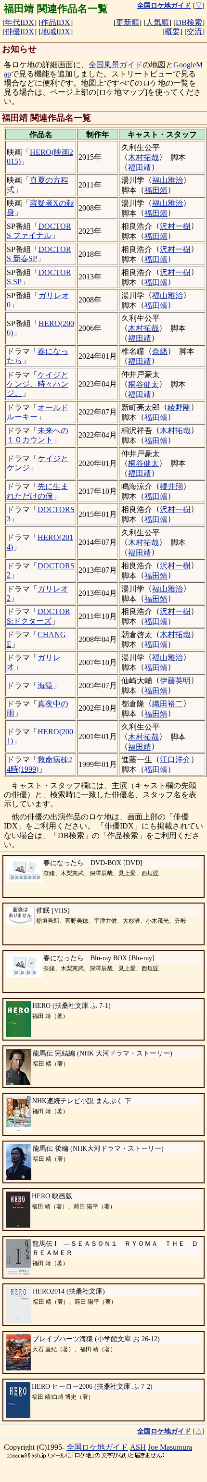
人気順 (157, 22)
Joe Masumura (170, 1447)
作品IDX (55, 22)
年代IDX (19, 22)
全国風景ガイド (115, 65)
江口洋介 (175, 759)
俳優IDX (19, 31)
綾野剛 (179, 407)
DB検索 (189, 22)
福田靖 (139, 167)
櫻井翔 (171, 486)
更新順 (127, 22)
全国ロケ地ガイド (97, 1447)
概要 (172, 31)
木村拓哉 (143, 157)
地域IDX (55, 31)
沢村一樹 (175, 226)
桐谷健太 (143, 384)
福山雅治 (167, 180)
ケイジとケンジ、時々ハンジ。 (37, 384)
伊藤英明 (175, 681)
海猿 (45, 685)
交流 (194, 31)
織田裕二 (167, 704)
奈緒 (160, 351)
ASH (138, 1447)
